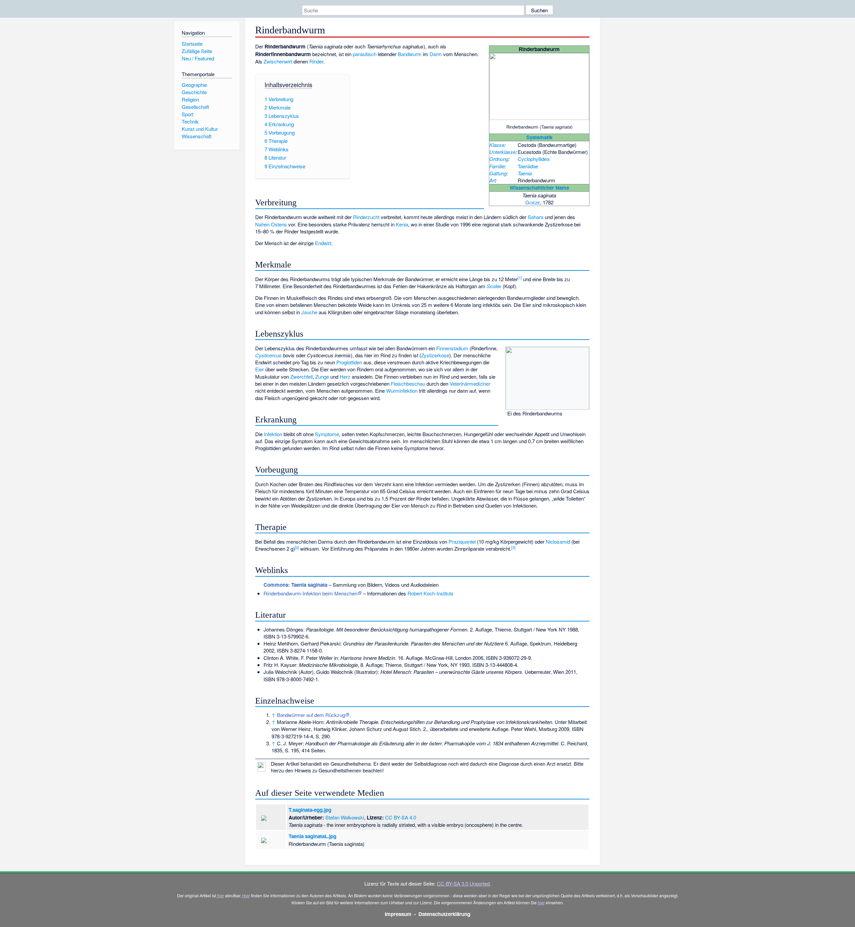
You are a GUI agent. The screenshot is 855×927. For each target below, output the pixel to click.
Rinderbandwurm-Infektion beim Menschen (310, 593)
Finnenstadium (452, 348)
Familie (497, 166)
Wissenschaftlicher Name (539, 187)
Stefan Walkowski (344, 817)
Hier (246, 895)
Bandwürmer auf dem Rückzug (311, 714)
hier (220, 895)
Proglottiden (349, 362)
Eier (259, 369)
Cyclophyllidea (533, 158)
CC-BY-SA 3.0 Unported (463, 883)
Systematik (539, 137)
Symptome (327, 433)
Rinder (316, 61)
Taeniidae (528, 166)
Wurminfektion (401, 390)
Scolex (494, 286)
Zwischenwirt (278, 61)
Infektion (273, 433)
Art (492, 180)
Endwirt (323, 242)
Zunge (322, 376)
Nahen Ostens (271, 224)
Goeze (532, 202)
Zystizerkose (435, 355)
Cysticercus (268, 355)
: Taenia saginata (295, 584)
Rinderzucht (366, 216)
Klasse (496, 144)
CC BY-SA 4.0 (400, 817)
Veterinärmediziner (470, 383)
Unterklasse (502, 151)
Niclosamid (558, 541)
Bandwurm (409, 53)
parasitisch (364, 53)
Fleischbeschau (408, 383)
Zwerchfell (301, 376)
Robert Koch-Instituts (430, 593)
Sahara (535, 216)
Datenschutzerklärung (444, 914)
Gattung (498, 173)
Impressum (398, 914)
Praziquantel (462, 541)
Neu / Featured (198, 58)
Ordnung (498, 158)
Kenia (402, 224)
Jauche (309, 312)
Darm (436, 53)
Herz (345, 376)
